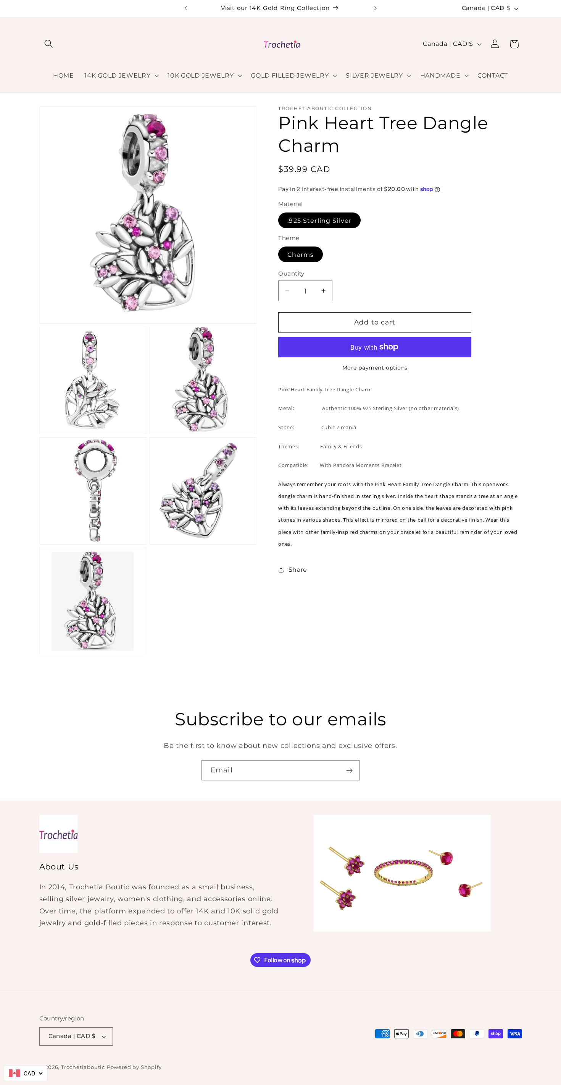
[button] (49, 44)
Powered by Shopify (134, 1067)
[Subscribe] (349, 770)
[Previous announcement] (185, 8)
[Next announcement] (375, 8)
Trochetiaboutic (83, 1067)
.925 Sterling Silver (319, 220)
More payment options (375, 368)
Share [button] (298, 569)
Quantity (291, 273)
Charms (300, 254)
